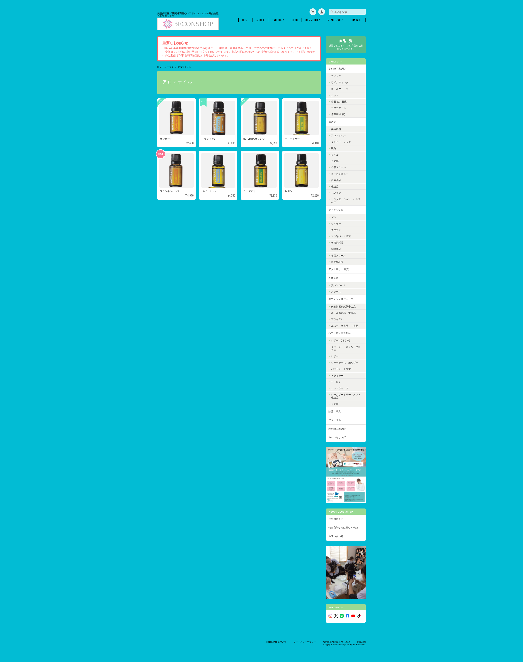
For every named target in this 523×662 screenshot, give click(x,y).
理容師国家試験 (337, 428)
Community (312, 20)
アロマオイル (338, 135)
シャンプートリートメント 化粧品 (347, 396)
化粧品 (335, 186)
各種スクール (338, 108)
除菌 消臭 (335, 411)
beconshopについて (276, 642)
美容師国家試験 (337, 68)
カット (335, 95)
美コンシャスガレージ (341, 299)
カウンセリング (337, 437)
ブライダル (337, 319)
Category (278, 20)
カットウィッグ (339, 388)
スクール (336, 291)
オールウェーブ (339, 89)
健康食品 (336, 180)
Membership (335, 20)
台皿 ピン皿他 (338, 101)
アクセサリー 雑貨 (339, 269)
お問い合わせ (336, 536)
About (260, 20)
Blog (295, 20)
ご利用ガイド (336, 518)
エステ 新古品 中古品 (344, 325)
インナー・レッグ (341, 142)
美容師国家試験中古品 (343, 306)
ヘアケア (336, 192)
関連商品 (336, 249)
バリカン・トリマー (342, 369)
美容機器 (336, 129)
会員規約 (361, 642)
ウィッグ (336, 76)
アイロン (336, 382)
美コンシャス (338, 285)
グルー (335, 217)
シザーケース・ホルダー (344, 362)
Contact (356, 20)
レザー (335, 356)
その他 (335, 161)
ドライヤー (337, 375)
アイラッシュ (336, 209)
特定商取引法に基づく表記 (343, 527)
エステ (170, 67)
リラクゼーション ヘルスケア (346, 201)
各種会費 (333, 278)
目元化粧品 (337, 261)
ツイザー (336, 223)
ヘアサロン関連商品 (340, 333)
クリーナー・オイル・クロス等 (346, 348)
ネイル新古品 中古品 (343, 313)
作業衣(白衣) (338, 114)
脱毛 (333, 148)
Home (245, 20)
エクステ (336, 230)
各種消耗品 (337, 242)
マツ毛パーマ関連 (341, 236)
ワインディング (339, 82)
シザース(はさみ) (340, 340)
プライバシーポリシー (304, 642)
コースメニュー (339, 173)
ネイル (335, 154)
